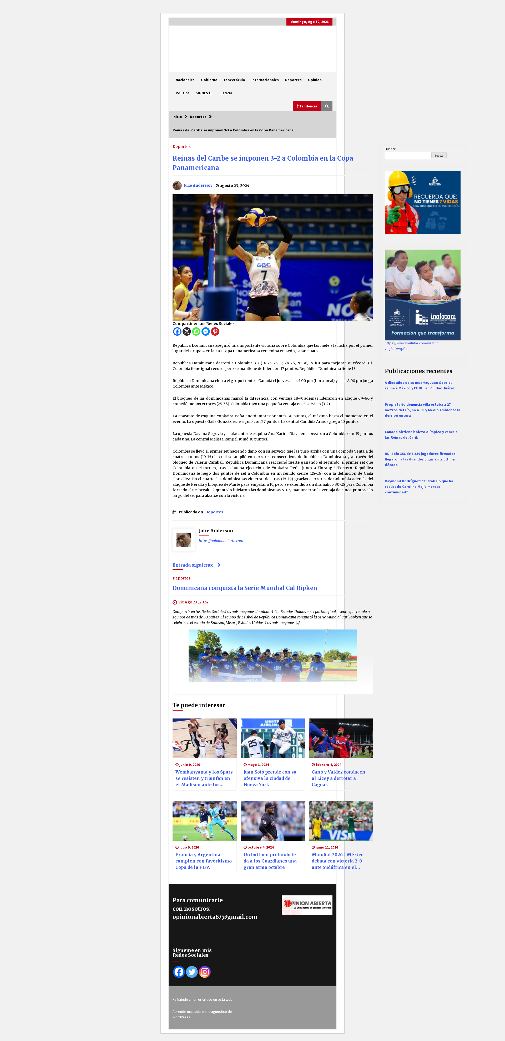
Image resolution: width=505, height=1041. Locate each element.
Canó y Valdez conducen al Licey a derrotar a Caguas (338, 778)
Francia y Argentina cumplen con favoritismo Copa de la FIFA (203, 861)
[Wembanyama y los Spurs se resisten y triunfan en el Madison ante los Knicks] (205, 738)
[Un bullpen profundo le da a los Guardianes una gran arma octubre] (273, 821)
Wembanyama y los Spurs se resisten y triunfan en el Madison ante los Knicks (204, 778)
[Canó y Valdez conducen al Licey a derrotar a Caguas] (341, 738)
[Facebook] (177, 331)
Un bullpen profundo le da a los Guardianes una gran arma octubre (270, 861)
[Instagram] (205, 972)
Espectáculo (234, 79)
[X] (187, 331)
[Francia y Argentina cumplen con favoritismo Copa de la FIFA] (205, 821)
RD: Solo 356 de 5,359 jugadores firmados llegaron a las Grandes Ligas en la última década (420, 459)
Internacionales (265, 79)
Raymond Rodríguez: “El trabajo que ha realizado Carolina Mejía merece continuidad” (419, 486)
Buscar (390, 148)
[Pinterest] (215, 331)
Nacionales (185, 79)
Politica (182, 93)
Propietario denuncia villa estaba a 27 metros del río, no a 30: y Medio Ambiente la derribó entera (422, 410)
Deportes (293, 79)
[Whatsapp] (196, 331)
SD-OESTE (204, 93)
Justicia (225, 93)
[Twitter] (192, 972)
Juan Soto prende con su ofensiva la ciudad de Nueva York (270, 778)
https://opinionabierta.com (221, 540)
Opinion (315, 79)
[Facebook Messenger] (205, 331)
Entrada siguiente (193, 565)
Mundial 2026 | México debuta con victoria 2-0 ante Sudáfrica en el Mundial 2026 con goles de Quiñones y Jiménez (338, 861)
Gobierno (209, 79)
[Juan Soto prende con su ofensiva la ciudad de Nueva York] (273, 738)
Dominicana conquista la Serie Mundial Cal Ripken (245, 588)
